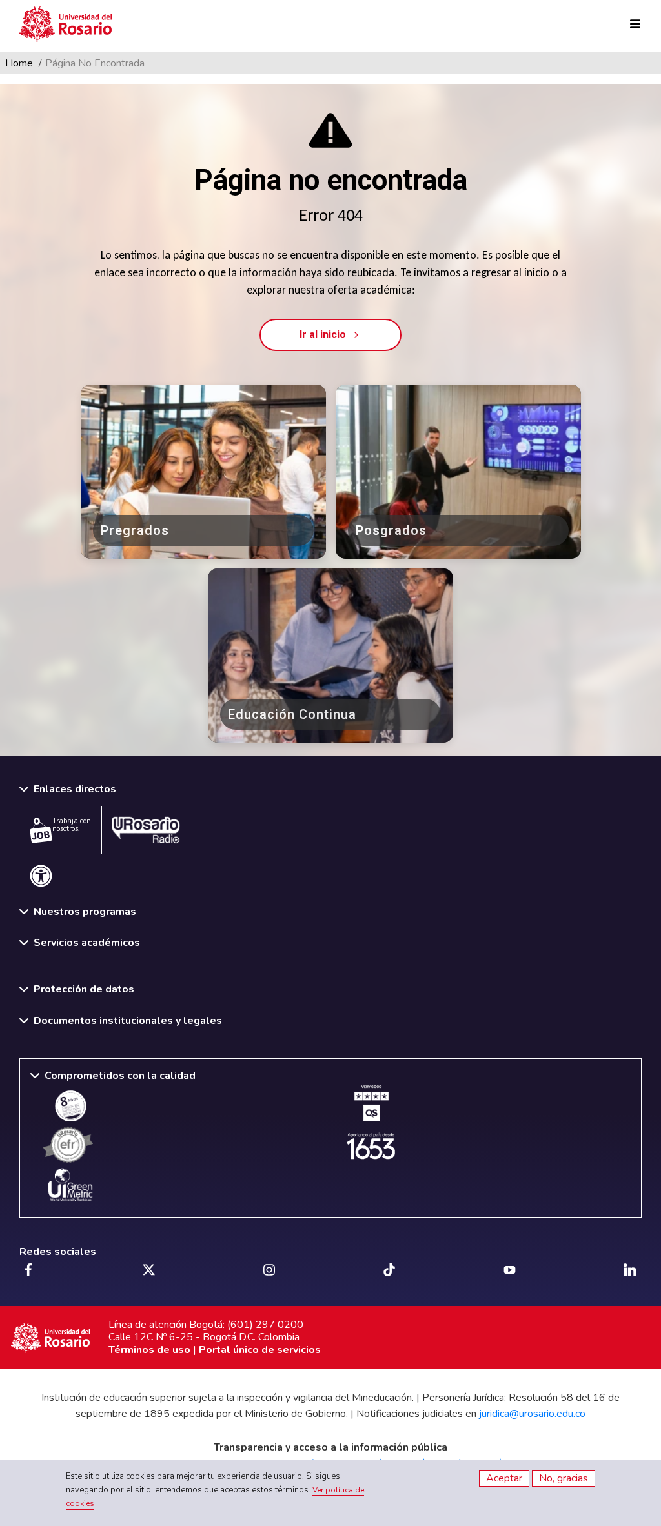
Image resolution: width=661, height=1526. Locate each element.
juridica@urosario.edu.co (532, 1414)
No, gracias (563, 1478)
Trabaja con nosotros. (71, 825)
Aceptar (504, 1478)
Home (19, 63)
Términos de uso (149, 1350)
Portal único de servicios (260, 1350)
